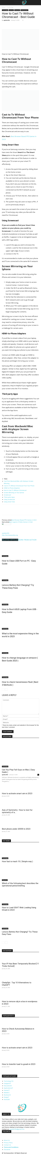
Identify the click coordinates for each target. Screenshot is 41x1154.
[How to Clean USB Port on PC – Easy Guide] (20, 550)
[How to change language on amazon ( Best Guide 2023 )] (20, 647)
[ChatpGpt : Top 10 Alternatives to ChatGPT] (20, 977)
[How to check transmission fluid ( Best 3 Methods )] (20, 671)
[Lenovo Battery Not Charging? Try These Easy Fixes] (20, 574)
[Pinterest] (12, 24)
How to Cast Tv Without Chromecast (15, 490)
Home (3, 7)
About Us (7, 1140)
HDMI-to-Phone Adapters (12, 488)
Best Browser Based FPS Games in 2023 (24, 520)
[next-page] (6, 689)
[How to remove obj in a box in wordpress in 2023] (20, 995)
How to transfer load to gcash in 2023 (18, 1064)
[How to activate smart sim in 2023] (20, 787)
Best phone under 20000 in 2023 (16, 829)
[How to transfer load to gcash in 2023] (20, 1058)
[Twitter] (8, 24)
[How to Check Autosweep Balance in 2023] (20, 1023)
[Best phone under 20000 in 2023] (20, 823)
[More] (30, 24)
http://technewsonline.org (10, 535)
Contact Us (7, 1145)
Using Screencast (9, 499)
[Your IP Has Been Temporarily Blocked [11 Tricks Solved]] (20, 958)
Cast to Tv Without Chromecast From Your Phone (19, 486)
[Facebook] (4, 24)
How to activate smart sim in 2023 (17, 793)
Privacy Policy (8, 1142)
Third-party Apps (9, 497)
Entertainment (24, 10)
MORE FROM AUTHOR (27, 540)
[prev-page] (3, 689)
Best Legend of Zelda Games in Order (21, 522)
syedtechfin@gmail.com (16, 1129)
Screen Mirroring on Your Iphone (14, 492)
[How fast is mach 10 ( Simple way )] (20, 852)
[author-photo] (6, 524)
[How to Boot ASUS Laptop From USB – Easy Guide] (20, 598)
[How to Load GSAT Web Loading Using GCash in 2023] (20, 898)
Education (17, 10)
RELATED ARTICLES (10, 540)
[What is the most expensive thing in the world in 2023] (20, 622)
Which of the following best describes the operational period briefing (20, 884)
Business (11, 10)
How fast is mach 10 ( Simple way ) (17, 861)
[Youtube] (22, 1137)
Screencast (7, 495)
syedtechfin (7, 20)
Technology (10, 7)
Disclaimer (7, 1149)
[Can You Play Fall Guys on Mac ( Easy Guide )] (20, 753)
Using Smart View (9, 502)
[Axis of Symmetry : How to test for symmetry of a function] (20, 804)
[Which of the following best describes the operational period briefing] (20, 874)
